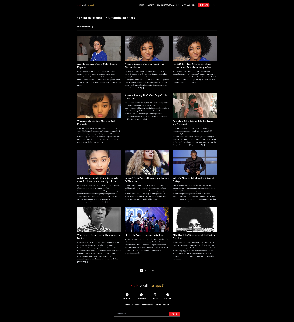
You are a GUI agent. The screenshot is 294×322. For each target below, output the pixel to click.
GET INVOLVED (188, 5)
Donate (158, 304)
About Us (166, 304)
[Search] (215, 26)
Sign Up (174, 314)
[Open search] (214, 5)
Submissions (147, 304)
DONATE (204, 5)
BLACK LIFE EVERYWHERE (167, 5)
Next (153, 270)
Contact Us (128, 304)
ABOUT (150, 5)
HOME (141, 5)
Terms (137, 304)
